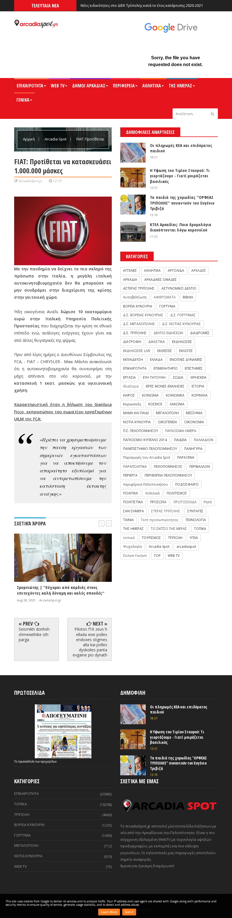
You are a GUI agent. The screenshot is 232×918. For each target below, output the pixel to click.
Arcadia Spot (56, 139)
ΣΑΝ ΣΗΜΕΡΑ (133, 511)
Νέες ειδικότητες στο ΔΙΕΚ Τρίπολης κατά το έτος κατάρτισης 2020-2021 (142, 5)
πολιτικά (152, 493)
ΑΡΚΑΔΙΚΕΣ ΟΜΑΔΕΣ (160, 279)
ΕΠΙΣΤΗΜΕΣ (194, 368)
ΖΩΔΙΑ (178, 377)
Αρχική (29, 139)
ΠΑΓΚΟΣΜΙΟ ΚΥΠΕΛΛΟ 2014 (145, 439)
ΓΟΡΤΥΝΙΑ (167, 306)
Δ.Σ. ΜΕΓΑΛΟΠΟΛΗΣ (139, 323)
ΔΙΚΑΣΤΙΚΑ (156, 341)
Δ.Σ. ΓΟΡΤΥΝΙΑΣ (183, 315)
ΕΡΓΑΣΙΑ (129, 377)
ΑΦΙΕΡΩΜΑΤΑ (165, 297)
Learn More (109, 912)
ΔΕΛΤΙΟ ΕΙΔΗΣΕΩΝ (168, 332)
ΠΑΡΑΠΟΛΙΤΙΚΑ (135, 466)
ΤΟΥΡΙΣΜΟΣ (151, 537)
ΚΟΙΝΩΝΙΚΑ (175, 395)
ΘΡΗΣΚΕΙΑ (198, 377)
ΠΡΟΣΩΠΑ (158, 502)
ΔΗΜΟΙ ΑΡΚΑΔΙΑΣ (88, 86)
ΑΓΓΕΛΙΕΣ (130, 270)
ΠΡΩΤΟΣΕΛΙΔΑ (185, 502)
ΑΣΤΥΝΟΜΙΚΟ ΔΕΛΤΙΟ (179, 288)
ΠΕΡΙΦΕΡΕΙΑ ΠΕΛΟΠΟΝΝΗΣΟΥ (168, 475)
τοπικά (129, 537)
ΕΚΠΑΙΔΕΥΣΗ (133, 359)
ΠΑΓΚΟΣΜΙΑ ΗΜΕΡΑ (180, 430)
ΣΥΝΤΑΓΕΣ (195, 511)
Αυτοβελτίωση (135, 297)
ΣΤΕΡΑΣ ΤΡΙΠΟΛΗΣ (165, 511)
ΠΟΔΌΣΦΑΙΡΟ (187, 484)
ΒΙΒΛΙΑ (188, 297)
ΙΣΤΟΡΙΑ (198, 386)
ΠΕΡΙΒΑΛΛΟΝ (199, 466)
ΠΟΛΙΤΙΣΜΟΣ (177, 493)
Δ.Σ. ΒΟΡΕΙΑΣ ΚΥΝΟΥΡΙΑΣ (143, 315)
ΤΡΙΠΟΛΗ (175, 537)
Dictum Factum (135, 555)
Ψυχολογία (132, 546)
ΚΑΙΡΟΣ (129, 395)
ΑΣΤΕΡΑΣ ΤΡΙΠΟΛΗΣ (138, 288)
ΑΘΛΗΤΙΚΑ (151, 86)
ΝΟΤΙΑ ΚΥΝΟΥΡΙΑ (137, 422)
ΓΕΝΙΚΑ (22, 100)
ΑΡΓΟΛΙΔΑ (176, 270)
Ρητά (208, 502)
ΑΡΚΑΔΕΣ (198, 270)
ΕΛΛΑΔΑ (156, 359)
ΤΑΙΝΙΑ (128, 519)
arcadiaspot (186, 546)
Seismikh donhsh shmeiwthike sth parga (34, 634)
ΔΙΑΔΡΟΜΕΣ (200, 332)
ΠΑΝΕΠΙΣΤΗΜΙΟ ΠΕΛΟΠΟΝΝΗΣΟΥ (150, 448)
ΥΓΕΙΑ (194, 537)
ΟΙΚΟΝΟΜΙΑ (194, 422)
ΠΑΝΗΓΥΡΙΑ (193, 448)
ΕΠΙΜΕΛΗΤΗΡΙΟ (166, 368)
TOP (157, 555)
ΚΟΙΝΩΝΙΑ (150, 395)
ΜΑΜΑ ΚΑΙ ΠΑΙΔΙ (136, 412)
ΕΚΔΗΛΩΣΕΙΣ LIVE (136, 350)
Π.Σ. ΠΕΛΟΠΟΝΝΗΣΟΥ (140, 430)
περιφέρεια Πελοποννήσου (145, 484)
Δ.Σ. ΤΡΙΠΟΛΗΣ (135, 332)
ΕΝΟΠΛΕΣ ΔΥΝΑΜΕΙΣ (186, 359)
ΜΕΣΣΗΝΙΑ (194, 412)
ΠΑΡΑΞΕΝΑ (185, 457)
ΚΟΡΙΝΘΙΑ (200, 395)
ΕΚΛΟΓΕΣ (186, 350)
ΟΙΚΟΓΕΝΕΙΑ (167, 422)
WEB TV (58, 86)
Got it (129, 912)
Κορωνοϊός (132, 404)
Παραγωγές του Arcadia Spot (146, 457)
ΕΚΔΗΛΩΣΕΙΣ (182, 341)
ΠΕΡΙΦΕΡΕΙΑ (124, 86)
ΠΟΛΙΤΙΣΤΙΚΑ (133, 502)
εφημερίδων (49, 761)
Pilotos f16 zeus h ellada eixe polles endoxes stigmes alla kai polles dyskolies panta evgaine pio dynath (90, 642)
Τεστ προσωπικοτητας (159, 519)
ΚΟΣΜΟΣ (155, 404)
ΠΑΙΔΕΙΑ (180, 439)
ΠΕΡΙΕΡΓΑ (130, 475)
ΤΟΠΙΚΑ (200, 528)
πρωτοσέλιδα (26, 761)
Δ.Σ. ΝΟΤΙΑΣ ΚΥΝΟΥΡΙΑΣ (181, 323)
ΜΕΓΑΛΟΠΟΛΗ (167, 412)
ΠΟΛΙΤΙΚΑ (130, 493)
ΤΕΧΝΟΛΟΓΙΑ (195, 519)
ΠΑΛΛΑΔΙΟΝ (203, 439)
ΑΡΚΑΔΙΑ (130, 279)
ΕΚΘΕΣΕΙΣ (164, 350)
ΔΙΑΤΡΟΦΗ (132, 341)
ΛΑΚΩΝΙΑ (177, 404)
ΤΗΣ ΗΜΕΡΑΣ (180, 86)
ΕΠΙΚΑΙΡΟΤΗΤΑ (30, 86)
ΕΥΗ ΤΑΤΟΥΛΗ (154, 377)
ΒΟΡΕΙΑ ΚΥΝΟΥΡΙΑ (137, 306)
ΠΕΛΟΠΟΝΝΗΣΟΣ (168, 466)
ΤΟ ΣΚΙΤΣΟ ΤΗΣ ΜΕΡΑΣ (169, 528)
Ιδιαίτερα (131, 386)
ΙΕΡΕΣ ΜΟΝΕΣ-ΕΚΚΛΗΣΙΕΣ (165, 386)
